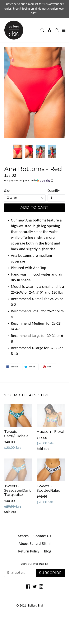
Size (7, 191)
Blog (47, 551)
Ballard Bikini (36, 605)
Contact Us (42, 536)
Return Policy (28, 551)
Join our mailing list (34, 563)
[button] (34, 181)
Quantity (54, 191)
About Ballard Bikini (35, 544)
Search (23, 536)
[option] (17, 152)
